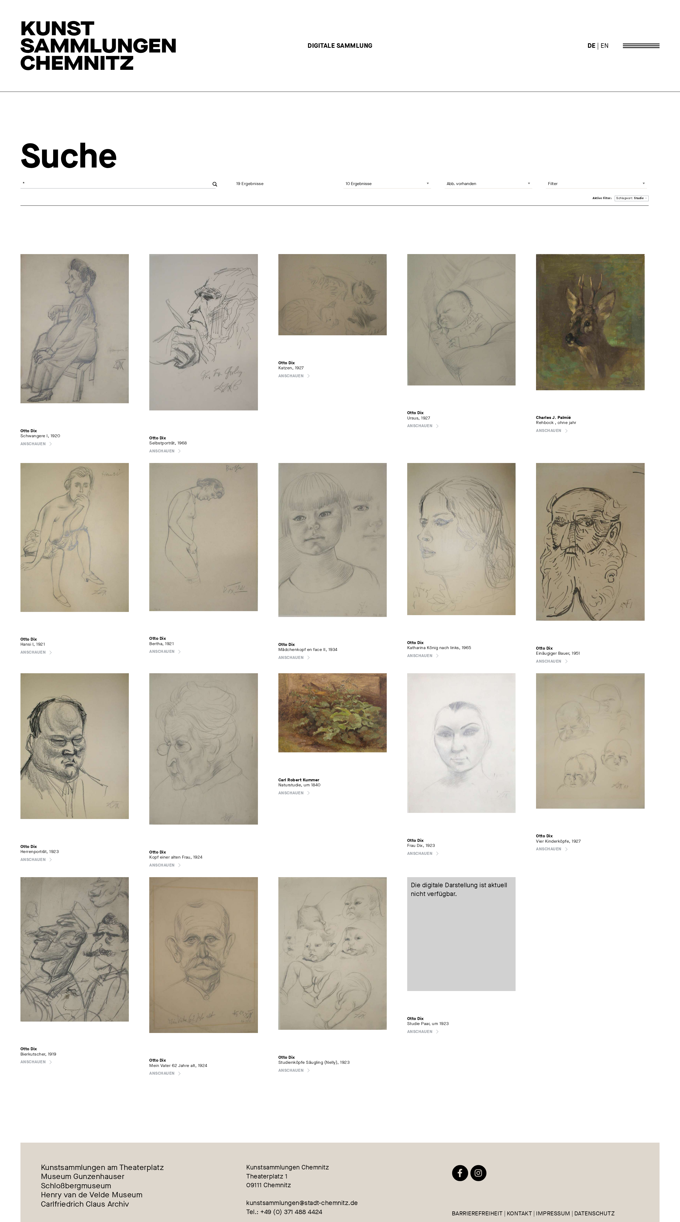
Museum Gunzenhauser (83, 1177)
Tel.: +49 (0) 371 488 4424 (284, 1212)
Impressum (553, 1214)
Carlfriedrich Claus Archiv (85, 1204)
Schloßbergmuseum (76, 1186)
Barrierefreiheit (477, 1214)
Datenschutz (594, 1214)
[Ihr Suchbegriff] (118, 183)
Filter (553, 183)
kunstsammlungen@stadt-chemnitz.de (302, 1203)
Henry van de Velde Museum (92, 1195)
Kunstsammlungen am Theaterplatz (102, 1167)
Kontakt (519, 1214)
